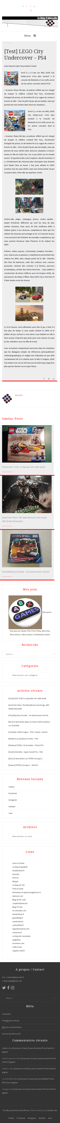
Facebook (13, 793)
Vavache (15, 874)
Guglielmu (16, 940)
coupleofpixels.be (19, 903)
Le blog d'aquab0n (20, 867)
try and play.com (19, 910)
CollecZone (17, 947)
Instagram (13, 800)
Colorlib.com (52, 1110)
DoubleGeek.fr (18, 870)
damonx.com (17, 896)
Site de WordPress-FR (11, 1034)
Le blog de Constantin (21, 936)
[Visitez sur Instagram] (12, 988)
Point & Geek (17, 888)
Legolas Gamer (18, 950)
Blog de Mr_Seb (19, 899)
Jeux (10, 813)
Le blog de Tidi (18, 885)
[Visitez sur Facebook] (8, 988)
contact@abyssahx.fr (15, 977)
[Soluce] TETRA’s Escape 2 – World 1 (23, 765)
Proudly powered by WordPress (16, 1110)
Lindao (5, 1048)
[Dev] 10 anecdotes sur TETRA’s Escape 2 (26, 758)
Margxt (15, 881)
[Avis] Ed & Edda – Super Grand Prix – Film (26, 752)
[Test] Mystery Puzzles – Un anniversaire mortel (25, 572)
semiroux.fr (17, 932)
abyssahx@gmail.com (13, 981)
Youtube (12, 806)
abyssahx (19, 395)
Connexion (6, 1014)
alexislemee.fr (18, 914)
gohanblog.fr (17, 918)
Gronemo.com (18, 943)
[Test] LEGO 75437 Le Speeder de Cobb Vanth (23, 467)
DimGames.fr (17, 892)
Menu (27, 35)
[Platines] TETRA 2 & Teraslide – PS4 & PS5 (26, 745)
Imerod (15, 877)
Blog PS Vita (17, 907)
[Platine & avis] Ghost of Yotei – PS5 (23, 738)
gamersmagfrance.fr (32, 892)
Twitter (12, 787)
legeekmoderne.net (20, 929)
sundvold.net (17, 921)
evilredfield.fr (18, 925)
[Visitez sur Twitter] (4, 988)
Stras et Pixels (18, 863)
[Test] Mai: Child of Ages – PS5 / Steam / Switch (28, 732)
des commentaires (12, 1027)
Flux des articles (10, 1020)
